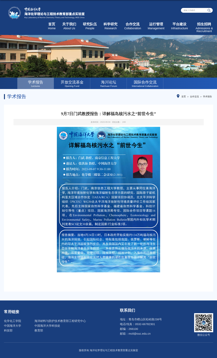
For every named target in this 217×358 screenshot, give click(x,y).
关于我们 (69, 26)
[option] (35, 83)
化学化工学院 (12, 321)
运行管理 (156, 26)
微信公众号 (203, 335)
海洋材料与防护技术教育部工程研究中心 (60, 321)
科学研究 (111, 26)
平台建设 (179, 26)
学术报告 (207, 96)
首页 (52, 26)
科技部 (8, 330)
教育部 (38, 330)
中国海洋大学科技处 (47, 325)
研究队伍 (90, 26)
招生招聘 (204, 27)
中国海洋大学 (12, 325)
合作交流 (132, 26)
